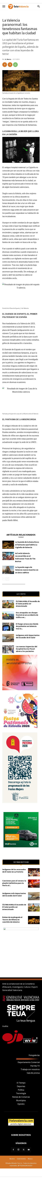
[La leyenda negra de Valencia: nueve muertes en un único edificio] (8, 570)
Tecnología (21, 1093)
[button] (3, 6)
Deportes (21, 1086)
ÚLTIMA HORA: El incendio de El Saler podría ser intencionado (28, 603)
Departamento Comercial (29, 1062)
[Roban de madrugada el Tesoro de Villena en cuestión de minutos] (34, 920)
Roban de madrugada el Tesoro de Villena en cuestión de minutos (12, 919)
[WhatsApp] (15, 64)
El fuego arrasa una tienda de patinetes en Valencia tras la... (27, 626)
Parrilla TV (35, 1066)
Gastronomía (21, 1159)
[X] (10, 64)
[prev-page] (3, 578)
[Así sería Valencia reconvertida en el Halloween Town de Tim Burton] (8, 556)
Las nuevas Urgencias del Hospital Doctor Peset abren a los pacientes (26, 648)
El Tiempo (21, 1082)
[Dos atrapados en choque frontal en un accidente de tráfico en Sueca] (8, 615)
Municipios (21, 1100)
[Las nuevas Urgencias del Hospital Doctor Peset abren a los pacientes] (8, 649)
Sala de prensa (33, 1073)
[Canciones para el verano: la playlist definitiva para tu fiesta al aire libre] (34, 883)
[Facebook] (4, 64)
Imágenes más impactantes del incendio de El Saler (28, 636)
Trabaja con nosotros (30, 1069)
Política (21, 1090)
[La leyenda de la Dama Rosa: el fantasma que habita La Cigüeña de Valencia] (8, 545)
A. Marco (8, 59)
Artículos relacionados (21, 534)
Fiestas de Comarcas (21, 1097)
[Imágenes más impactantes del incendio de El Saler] (8, 638)
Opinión (21, 1104)
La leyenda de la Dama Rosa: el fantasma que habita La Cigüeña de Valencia (27, 545)
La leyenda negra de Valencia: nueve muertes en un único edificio (26, 570)
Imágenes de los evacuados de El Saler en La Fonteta (14, 870)
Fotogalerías (34, 1055)
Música (30, 1159)
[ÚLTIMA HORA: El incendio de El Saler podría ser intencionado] (8, 604)
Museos (12, 1159)
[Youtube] (28, 1149)
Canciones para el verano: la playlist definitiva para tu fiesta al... (14, 883)
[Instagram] (18, 1149)
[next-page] (7, 578)
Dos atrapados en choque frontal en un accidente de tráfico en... (27, 614)
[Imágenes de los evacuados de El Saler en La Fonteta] (34, 872)
